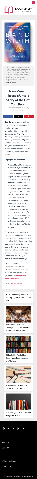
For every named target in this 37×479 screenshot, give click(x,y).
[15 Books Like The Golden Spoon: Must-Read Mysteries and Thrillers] (18, 345)
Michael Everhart (18, 110)
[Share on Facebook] (8, 116)
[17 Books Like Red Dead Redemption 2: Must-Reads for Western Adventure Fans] (18, 314)
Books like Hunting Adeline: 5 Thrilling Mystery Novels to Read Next (18, 297)
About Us (5, 443)
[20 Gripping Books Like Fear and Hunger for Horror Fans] (18, 402)
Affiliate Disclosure (9, 461)
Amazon (20, 276)
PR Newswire (16, 284)
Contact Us (6, 448)
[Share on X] (18, 116)
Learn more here (11, 83)
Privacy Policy (7, 466)
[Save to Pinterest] (29, 116)
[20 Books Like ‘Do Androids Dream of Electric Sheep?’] (18, 375)
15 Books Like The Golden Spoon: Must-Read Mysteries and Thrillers (17, 358)
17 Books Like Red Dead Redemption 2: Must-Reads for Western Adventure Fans (17, 328)
